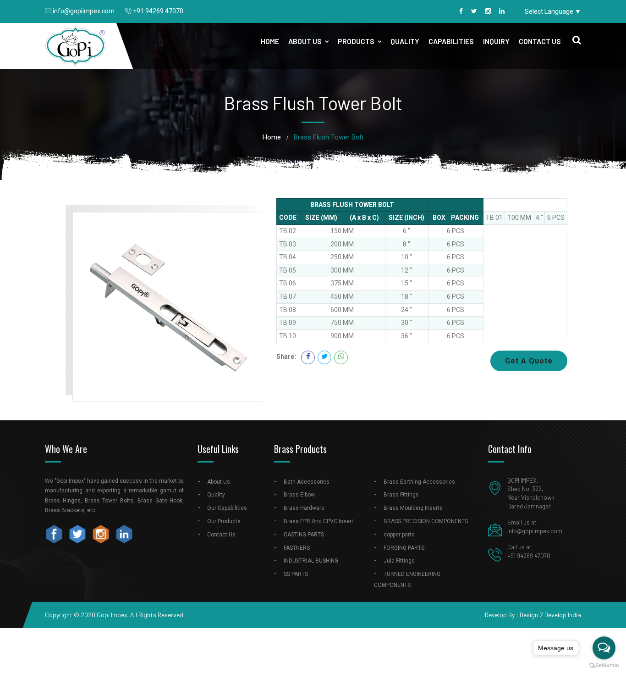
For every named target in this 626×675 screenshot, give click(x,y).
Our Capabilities (227, 508)
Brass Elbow (299, 494)
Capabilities (451, 41)
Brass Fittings (401, 494)
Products (356, 41)
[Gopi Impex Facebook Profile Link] (461, 11)
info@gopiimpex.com (84, 11)
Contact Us (221, 534)
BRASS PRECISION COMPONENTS (426, 521)
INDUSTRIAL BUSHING (311, 561)
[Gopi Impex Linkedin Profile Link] (502, 11)
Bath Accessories (306, 482)
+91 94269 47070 (158, 11)
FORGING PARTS (404, 548)
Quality (404, 41)
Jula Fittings (399, 561)
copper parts (399, 534)
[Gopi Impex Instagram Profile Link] (103, 533)
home (272, 137)
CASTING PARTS (304, 534)
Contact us (540, 41)
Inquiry (496, 41)
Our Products (224, 521)
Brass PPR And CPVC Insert (318, 521)
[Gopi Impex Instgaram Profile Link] (488, 11)
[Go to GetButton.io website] (604, 666)
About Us (305, 41)
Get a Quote (529, 361)
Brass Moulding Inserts (413, 508)
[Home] (75, 45)
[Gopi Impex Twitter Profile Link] (474, 11)
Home (270, 41)
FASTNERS (297, 548)
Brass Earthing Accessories (419, 482)
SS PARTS (296, 574)
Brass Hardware (304, 508)
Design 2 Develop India (550, 615)
